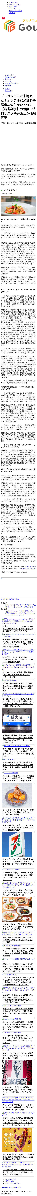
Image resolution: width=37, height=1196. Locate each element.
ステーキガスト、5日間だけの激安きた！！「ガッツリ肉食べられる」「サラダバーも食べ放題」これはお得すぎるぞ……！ (18, 765)
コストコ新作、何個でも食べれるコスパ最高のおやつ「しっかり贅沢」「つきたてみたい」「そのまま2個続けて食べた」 (18, 752)
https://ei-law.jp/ (31, 566)
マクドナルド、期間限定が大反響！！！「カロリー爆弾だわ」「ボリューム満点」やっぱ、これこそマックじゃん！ (18, 1039)
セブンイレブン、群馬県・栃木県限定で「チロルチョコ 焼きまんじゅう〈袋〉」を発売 (18, 674)
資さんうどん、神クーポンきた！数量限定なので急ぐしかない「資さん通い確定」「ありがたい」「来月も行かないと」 (18, 1012)
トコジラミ (5, 599)
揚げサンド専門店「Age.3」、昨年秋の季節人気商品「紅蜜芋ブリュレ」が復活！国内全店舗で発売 (18, 1157)
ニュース (12, 9)
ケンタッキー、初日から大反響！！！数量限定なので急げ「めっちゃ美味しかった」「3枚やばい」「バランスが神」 (18, 1090)
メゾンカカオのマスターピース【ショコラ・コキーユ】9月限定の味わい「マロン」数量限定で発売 (18, 827)
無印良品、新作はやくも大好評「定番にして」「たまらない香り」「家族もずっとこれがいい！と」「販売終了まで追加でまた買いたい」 (18, 643)
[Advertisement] (18, 53)
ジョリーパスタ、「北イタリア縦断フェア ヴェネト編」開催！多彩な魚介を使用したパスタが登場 (18, 926)
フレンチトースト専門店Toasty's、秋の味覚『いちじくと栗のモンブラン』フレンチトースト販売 (18, 812)
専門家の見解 (14, 599)
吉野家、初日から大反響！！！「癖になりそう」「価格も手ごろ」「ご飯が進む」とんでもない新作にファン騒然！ (18, 687)
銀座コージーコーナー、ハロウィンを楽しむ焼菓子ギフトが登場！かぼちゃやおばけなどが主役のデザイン (18, 628)
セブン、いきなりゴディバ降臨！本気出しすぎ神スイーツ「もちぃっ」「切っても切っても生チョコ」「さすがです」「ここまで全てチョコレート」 (18, 1121)
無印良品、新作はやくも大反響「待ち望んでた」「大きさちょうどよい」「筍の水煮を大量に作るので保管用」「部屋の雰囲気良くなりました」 (18, 998)
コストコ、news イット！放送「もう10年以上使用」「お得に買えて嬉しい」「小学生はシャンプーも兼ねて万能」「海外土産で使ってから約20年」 (18, 981)
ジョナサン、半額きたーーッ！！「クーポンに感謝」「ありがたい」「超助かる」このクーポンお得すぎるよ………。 (18, 876)
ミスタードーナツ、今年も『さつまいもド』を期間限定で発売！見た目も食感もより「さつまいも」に (18, 892)
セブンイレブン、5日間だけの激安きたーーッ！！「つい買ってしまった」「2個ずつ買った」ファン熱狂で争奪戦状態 (18, 862)
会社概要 (12, 13)
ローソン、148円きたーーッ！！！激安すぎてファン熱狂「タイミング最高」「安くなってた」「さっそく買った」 (18, 778)
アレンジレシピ (14, 4)
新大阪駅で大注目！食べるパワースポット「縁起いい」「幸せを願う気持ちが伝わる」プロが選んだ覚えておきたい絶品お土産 (18, 738)
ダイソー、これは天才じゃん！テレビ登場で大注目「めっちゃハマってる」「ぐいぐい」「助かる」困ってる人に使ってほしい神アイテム (18, 967)
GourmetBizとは (10, 1179)
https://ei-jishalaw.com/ (28, 568)
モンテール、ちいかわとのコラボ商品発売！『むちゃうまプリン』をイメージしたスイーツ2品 (18, 1055)
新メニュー (13, 6)
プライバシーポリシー (13, 1183)
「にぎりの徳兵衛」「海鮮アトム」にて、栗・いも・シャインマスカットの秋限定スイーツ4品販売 (18, 1172)
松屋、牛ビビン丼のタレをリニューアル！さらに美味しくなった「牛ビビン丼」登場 (18, 939)
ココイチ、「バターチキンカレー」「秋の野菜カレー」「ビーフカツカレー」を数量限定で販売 (18, 659)
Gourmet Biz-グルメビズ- (11, 1187)
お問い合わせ (9, 1181)
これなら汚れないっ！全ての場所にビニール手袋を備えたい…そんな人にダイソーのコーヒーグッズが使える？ (20, 613)
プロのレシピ (13, 2)
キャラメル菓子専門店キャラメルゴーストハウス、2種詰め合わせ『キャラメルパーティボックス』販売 (18, 1107)
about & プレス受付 (15, 11)
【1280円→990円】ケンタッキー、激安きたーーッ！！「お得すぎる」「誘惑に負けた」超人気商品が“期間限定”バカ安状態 (18, 952)
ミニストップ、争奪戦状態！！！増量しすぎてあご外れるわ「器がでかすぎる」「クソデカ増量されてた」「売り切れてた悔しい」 (18, 1025)
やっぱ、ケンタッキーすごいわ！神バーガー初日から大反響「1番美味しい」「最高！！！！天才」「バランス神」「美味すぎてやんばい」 (18, 702)
